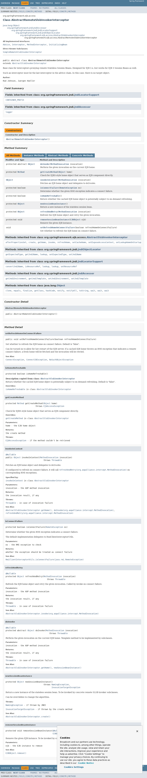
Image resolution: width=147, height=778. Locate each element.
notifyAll (71, 290)
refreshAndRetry (48, 212)
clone (8, 290)
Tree (37, 3)
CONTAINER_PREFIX (15, 100)
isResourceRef (32, 266)
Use (32, 3)
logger (9, 112)
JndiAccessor (82, 107)
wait (93, 290)
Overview (5, 3)
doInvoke (44, 164)
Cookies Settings (74, 767)
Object (31, 164)
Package (16, 3)
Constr (29, 11)
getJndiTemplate (37, 278)
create (32, 242)
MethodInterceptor (37, 44)
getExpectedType (14, 254)
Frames (33, 8)
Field (21, 11)
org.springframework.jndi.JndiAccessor (26, 28)
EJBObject (75, 219)
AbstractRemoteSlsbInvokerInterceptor (26, 139)
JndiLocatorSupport (86, 94)
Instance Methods (34, 155)
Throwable (57, 460)
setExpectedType (57, 254)
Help (64, 3)
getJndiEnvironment (16, 278)
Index (57, 3)
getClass (38, 290)
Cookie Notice (85, 763)
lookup (43, 254)
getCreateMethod (48, 172)
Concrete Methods (82, 155)
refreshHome (63, 242)
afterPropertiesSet (16, 242)
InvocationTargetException (66, 687)
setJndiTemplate (79, 278)
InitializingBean (58, 44)
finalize (27, 290)
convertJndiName (14, 266)
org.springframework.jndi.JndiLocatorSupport (34, 30)
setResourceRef (69, 266)
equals (17, 290)
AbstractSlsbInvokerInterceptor (29, 63)
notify (60, 290)
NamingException (60, 684)
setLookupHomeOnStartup (128, 242)
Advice (6, 44)
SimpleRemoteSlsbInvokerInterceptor (22, 52)
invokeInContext (48, 180)
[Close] (137, 731)
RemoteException (68, 188)
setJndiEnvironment (58, 278)
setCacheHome (79, 242)
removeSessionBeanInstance (54, 219)
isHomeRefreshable (50, 196)
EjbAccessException (53, 406)
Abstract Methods (58, 155)
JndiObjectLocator (89, 249)
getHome (42, 242)
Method (38, 11)
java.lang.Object (11, 25)
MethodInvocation (60, 164)
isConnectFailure (49, 188)
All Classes (60, 8)
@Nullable (11, 454)
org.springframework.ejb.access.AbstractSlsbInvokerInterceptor (52, 35)
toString (83, 290)
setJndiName (75, 254)
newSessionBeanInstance (52, 204)
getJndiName (31, 254)
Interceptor (18, 44)
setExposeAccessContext (101, 242)
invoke (51, 242)
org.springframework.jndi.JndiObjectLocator (38, 33)
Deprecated (47, 3)
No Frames (44, 8)
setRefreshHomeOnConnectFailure (57, 227)
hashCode (50, 290)
